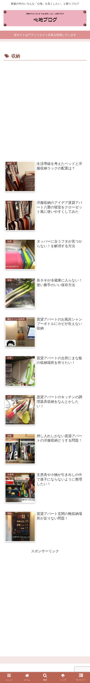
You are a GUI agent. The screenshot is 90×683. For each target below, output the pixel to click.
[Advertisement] (45, 109)
